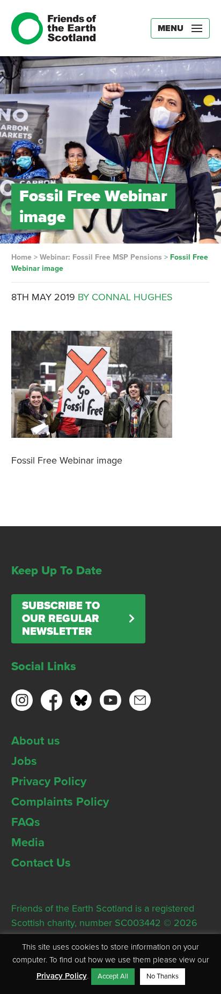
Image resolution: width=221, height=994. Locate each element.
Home (21, 257)
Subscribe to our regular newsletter (61, 619)
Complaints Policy (60, 802)
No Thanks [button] (162, 976)
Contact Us (41, 863)
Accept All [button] (113, 976)
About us (35, 741)
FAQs (25, 822)
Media (28, 842)
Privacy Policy (48, 781)
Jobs (24, 761)
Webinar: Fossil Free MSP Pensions (101, 257)
